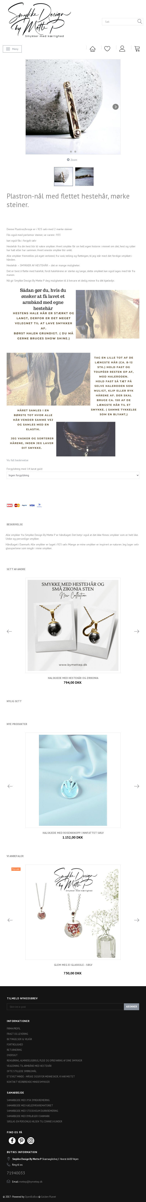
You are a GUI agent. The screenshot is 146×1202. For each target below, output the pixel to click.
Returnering (14, 1049)
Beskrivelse (15, 524)
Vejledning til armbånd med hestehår (29, 1065)
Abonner (131, 1006)
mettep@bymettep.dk (30, 1181)
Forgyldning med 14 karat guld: (25, 469)
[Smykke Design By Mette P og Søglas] (46, 21)
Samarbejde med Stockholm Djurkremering (32, 1110)
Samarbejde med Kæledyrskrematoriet (30, 1105)
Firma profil (13, 1028)
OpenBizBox (31, 1196)
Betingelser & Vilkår (19, 1039)
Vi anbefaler (15, 856)
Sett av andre (16, 569)
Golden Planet (48, 1196)
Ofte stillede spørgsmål (21, 1071)
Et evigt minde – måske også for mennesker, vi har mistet (41, 1076)
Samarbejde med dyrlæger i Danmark (28, 1116)
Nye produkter (17, 724)
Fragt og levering (17, 1033)
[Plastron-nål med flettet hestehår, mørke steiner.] (73, 106)
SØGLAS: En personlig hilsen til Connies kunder (34, 1121)
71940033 (16, 1173)
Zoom (74, 160)
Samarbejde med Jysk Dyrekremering (28, 1100)
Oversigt (12, 1055)
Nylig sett (14, 701)
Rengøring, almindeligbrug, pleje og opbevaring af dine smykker (44, 1060)
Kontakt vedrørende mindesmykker (28, 1081)
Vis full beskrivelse (17, 460)
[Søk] (140, 21)
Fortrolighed (15, 1044)
